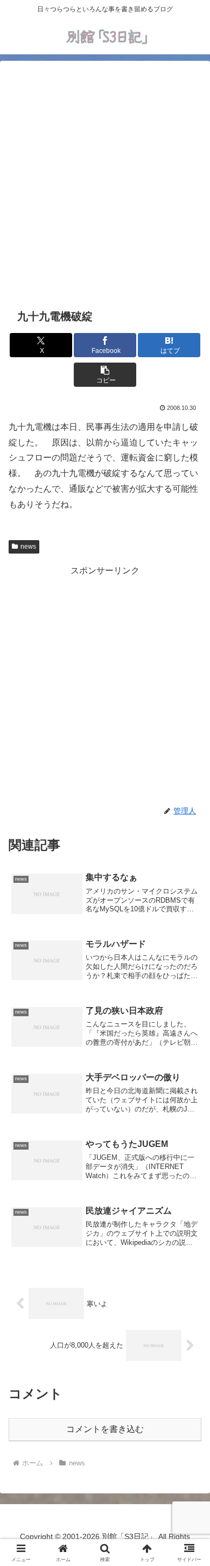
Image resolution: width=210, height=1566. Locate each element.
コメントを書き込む (105, 1429)
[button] (105, 375)
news (28, 546)
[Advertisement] (105, 183)
